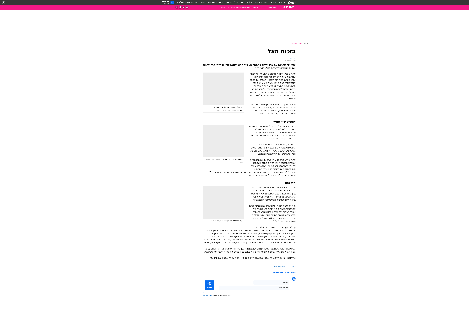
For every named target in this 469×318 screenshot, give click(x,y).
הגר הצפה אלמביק (281, 266)
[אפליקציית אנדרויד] (187, 7)
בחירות (265, 2)
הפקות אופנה (236, 7)
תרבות (257, 2)
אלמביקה (292, 266)
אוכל (236, 2)
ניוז (279, 7)
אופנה (202, 2)
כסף (242, 2)
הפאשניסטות (271, 7)
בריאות (229, 2)
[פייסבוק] (176, 7)
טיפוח (256, 7)
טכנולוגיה (211, 2)
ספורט (273, 2)
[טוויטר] (180, 7)
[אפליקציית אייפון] (183, 7)
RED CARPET (247, 7)
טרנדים (262, 7)
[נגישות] (3, 2)
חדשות (282, 2)
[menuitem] (280, 2)
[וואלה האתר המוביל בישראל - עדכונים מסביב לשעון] (291, 2)
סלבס (249, 2)
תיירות (220, 2)
